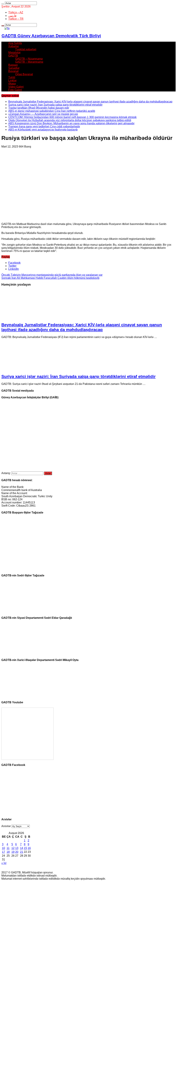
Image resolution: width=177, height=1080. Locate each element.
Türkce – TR (16, 18)
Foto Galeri (15, 89)
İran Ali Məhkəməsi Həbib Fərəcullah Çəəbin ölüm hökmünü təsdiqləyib (50, 277)
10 (3, 848)
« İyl (3, 863)
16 (29, 848)
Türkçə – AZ (15, 12)
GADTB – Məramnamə (29, 61)
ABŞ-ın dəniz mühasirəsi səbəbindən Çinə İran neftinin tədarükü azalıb (51, 110)
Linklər (12, 80)
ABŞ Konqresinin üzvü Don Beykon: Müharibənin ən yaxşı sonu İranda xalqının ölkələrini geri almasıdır (71, 123)
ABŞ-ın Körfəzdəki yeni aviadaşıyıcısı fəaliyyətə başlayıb (43, 129)
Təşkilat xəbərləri (25, 49)
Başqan (13, 64)
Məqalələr (14, 52)
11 (8, 848)
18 (8, 851)
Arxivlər (6, 826)
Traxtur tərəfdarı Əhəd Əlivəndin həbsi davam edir (38, 107)
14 (21, 848)
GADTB (13, 55)
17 (3, 851)
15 (25, 848)
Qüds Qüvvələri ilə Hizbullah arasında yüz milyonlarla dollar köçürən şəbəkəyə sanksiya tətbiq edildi (69, 120)
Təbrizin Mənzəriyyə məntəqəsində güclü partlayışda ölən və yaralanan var (52, 274)
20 (16, 851)
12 (13, 848)
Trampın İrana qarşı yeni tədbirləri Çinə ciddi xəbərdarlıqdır (44, 126)
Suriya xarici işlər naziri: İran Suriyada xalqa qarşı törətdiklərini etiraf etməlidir (55, 104)
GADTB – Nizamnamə (29, 58)
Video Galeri (16, 86)
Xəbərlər (13, 46)
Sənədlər (14, 68)
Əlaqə (12, 83)
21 (21, 851)
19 (13, 851)
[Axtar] (2, 3)
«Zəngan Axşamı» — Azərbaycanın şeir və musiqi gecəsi (43, 114)
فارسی (12, 15)
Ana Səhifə (15, 43)
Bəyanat (13, 71)
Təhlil (11, 77)
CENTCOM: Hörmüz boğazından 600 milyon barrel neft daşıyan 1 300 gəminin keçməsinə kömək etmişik (72, 117)
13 (16, 848)
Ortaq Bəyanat (24, 74)
